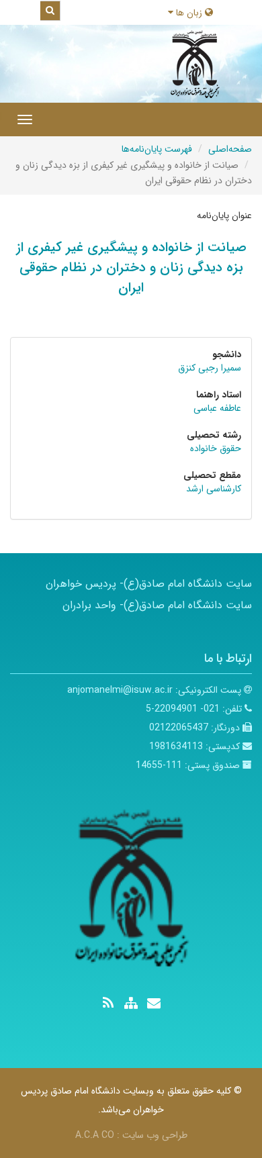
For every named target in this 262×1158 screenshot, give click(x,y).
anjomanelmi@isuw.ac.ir (120, 690)
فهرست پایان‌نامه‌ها (157, 149)
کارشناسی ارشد (213, 488)
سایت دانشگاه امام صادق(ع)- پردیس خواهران (149, 583)
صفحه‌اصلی (230, 149)
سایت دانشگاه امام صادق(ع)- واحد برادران (157, 605)
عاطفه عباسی (217, 408)
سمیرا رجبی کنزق (209, 367)
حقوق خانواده (215, 448)
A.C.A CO (94, 1135)
